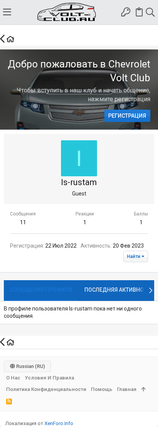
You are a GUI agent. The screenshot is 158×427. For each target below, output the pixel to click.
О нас (13, 378)
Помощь (101, 389)
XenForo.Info (58, 423)
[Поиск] (150, 12)
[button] (7, 12)
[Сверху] (143, 389)
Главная (127, 389)
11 (23, 222)
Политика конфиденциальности (46, 389)
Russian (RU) (30, 366)
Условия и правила (49, 378)
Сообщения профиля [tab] (41, 290)
